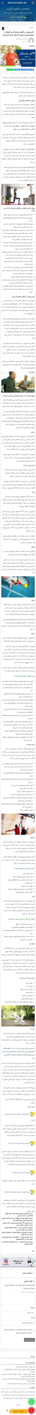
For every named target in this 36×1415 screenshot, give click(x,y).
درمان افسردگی (30, 403)
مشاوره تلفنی (28, 1099)
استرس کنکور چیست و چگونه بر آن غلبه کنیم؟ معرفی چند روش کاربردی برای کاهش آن (17, 1219)
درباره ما (18, 1405)
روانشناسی (31, 27)
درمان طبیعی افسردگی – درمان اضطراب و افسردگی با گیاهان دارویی (17, 1243)
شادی (16, 626)
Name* (32, 1308)
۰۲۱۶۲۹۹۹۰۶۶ (17, 17)
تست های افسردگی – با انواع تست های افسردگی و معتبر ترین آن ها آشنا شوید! (17, 1238)
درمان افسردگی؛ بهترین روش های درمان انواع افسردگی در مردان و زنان (19, 1214)
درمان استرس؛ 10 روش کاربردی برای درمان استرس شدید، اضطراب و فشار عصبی (18, 1224)
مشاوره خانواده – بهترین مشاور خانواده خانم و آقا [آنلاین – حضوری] (19, 1370)
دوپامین (3, 310)
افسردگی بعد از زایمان (11, 343)
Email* (33, 1318)
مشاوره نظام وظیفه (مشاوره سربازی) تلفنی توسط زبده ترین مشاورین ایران (18, 1380)
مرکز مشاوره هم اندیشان (26, 92)
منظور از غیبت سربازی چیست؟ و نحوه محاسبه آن (21, 1384)
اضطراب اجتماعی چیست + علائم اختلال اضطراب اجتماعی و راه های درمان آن (19, 1229)
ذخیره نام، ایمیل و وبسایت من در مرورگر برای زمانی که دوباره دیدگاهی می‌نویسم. (18, 1331)
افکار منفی (8, 255)
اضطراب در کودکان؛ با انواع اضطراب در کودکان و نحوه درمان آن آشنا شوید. (17, 1233)
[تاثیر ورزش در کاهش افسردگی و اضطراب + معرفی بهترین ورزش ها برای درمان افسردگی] (18, 56)
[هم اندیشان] (32, 3)
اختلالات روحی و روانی (8, 527)
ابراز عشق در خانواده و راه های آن (25, 1367)
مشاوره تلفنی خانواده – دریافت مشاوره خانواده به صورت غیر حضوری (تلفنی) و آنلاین (18, 1375)
